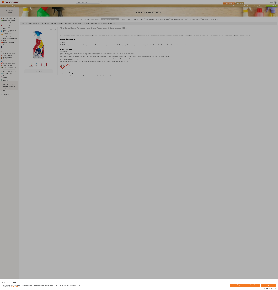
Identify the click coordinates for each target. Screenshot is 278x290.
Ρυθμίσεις (237, 285)
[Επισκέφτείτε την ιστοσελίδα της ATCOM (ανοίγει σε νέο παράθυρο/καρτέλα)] (270, 288)
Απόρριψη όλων (253, 285)
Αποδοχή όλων (268, 285)
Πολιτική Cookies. (15, 286)
